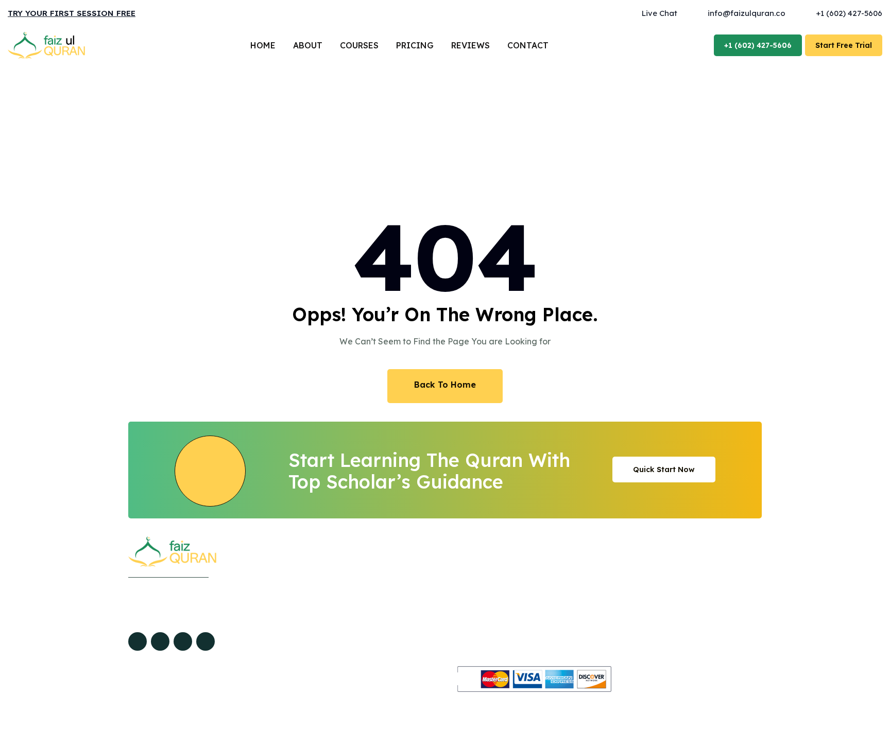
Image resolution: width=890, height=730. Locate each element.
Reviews (470, 45)
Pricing (415, 45)
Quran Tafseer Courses (444, 643)
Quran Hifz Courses (437, 609)
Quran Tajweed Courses (446, 592)
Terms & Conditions (598, 609)
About (307, 45)
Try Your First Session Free (71, 13)
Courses (359, 45)
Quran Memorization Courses (456, 626)
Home (263, 45)
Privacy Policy (589, 575)
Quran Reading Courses (446, 575)
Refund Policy (588, 592)
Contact (528, 45)
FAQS (301, 643)
